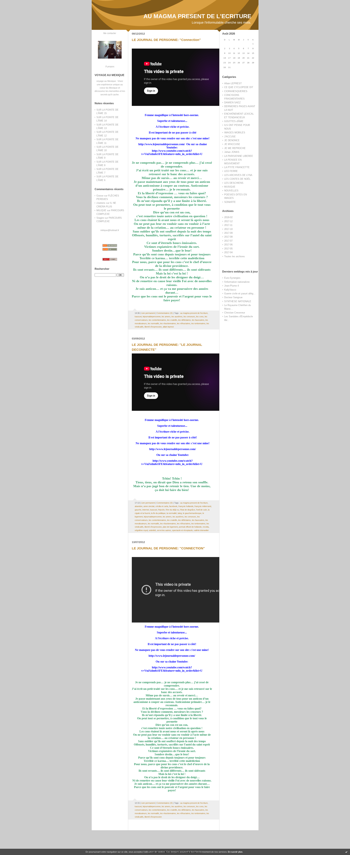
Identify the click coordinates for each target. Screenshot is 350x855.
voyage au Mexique (106, 81)
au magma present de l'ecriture (194, 313)
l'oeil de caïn (201, 510)
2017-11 (228, 225)
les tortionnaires (198, 323)
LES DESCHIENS (233, 183)
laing (180, 513)
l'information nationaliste (237, 282)
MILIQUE (101, 210)
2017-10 (228, 229)
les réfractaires (183, 323)
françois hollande (185, 506)
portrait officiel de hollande (190, 527)
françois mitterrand (203, 506)
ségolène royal (141, 530)
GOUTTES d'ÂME (233, 121)
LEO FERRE (231, 171)
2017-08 (228, 236)
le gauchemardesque (192, 513)
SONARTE (230, 202)
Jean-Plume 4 (231, 285)
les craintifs (172, 320)
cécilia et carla (161, 506)
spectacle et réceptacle (182, 530)
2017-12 (228, 221)
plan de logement (170, 527)
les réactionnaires (168, 323)
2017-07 (228, 240)
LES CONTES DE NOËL (237, 179)
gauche (138, 510)
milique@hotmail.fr (109, 230)
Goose (99, 195)
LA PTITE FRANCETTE (237, 167)
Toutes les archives (234, 256)
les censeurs (189, 316)
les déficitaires (184, 320)
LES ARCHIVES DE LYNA (238, 175)
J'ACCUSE (230, 136)
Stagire (100, 217)
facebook (173, 506)
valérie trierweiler (201, 530)
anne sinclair (148, 506)
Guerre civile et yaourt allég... (239, 293)
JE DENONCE (232, 140)
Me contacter (109, 33)
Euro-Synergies (232, 278)
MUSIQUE (229, 186)
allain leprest (168, 327)
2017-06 (228, 244)
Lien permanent (148, 313)
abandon (138, 506)
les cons (200, 316)
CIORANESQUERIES (235, 91)
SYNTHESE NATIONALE (237, 301)
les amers (166, 316)
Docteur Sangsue (233, 297)
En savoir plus (235, 852)
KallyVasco (230, 289)
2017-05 (228, 248)
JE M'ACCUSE (232, 144)
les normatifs (153, 323)
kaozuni (138, 316)
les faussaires (198, 320)
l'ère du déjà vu (172, 510)
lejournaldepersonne (152, 316)
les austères (177, 316)
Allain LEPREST (233, 83)
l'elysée (161, 510)
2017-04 (228, 252)
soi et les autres (164, 530)
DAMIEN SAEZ (232, 102)
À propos (109, 66)
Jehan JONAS (231, 152)
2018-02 (228, 217)
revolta (206, 527)
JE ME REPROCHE (235, 148)
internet (145, 510)
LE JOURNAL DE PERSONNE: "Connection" (166, 40)
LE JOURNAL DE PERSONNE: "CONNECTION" (168, 548)
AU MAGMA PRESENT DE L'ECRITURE (197, 16)
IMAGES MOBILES (234, 132)
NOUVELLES (231, 190)
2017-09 (228, 233)
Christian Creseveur (234, 312)
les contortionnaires (157, 320)
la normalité (172, 513)
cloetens (100, 203)
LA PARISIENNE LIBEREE (238, 156)
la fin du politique (158, 513)
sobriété (152, 530)
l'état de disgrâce (187, 510)
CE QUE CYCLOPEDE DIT (238, 87)
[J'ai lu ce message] (346, 851)
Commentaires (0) (165, 313)
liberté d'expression (153, 327)
